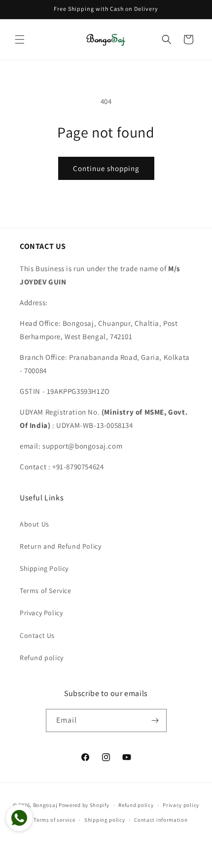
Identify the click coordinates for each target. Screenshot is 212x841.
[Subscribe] (155, 720)
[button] (20, 39)
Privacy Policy (41, 612)
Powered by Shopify (84, 805)
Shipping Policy (44, 568)
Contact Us (37, 635)
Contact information (160, 819)
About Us (34, 524)
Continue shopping (106, 168)
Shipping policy (104, 819)
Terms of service (54, 819)
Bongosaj (45, 805)
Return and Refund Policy (60, 546)
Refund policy (42, 657)
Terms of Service (45, 590)
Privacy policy (181, 805)
